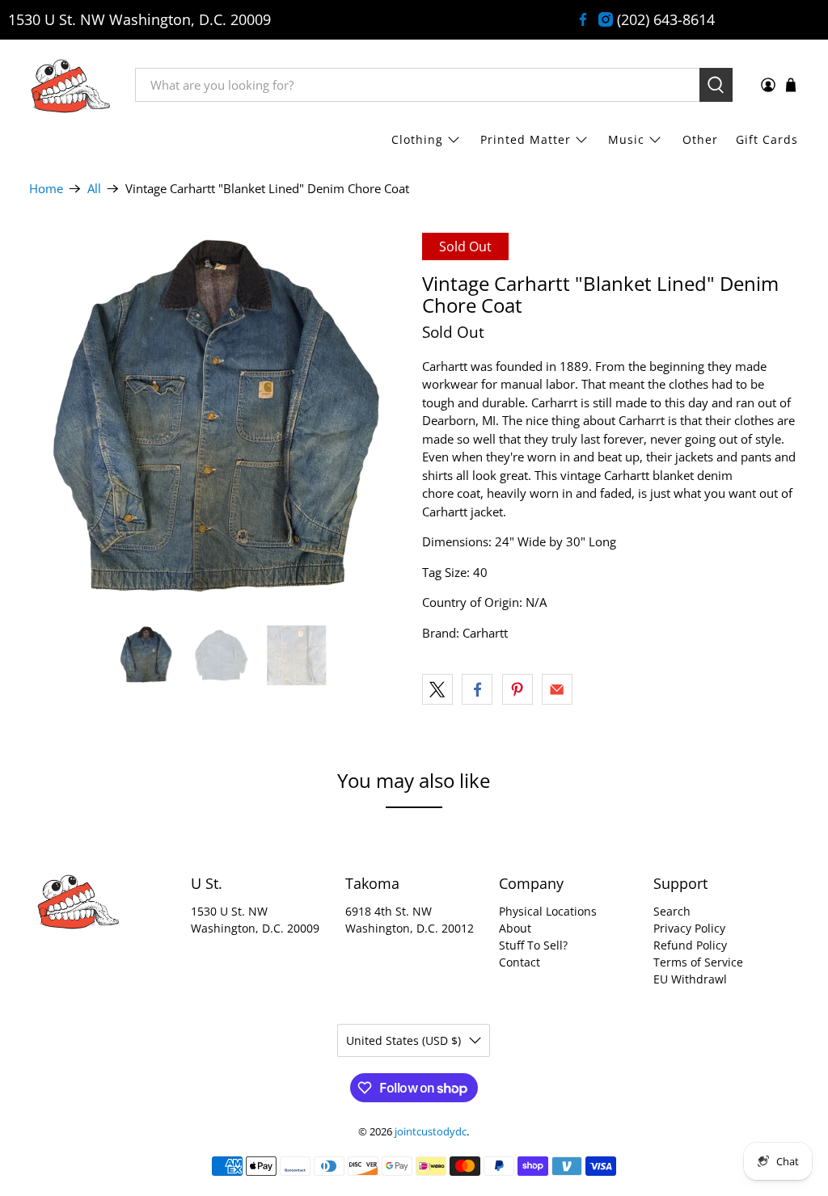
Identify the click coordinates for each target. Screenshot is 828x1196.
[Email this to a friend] (557, 689)
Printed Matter (525, 139)
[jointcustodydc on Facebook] (583, 19)
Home (46, 189)
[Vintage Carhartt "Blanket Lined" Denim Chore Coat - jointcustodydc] (217, 421)
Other (700, 139)
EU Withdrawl (690, 979)
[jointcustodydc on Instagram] (605, 19)
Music (626, 139)
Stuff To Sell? (533, 945)
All (94, 189)
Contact (519, 962)
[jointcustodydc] (70, 84)
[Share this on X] (437, 689)
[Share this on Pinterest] (517, 689)
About (515, 928)
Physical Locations (548, 911)
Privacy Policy (689, 928)
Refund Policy (690, 945)
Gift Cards (767, 139)
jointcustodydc (431, 1132)
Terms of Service (698, 962)
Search (672, 911)
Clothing (417, 139)
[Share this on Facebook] (477, 689)
